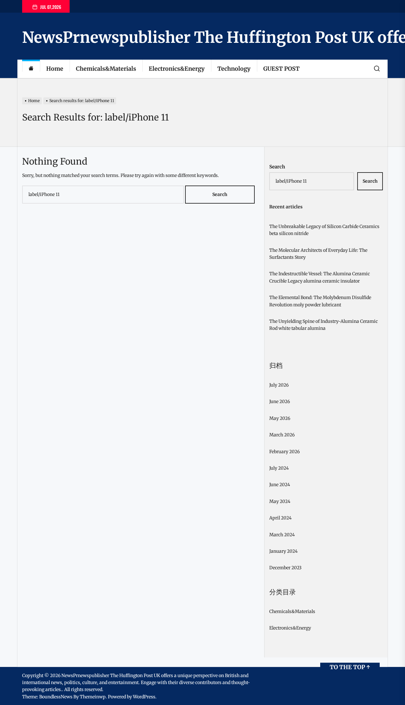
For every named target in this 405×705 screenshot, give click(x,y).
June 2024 (279, 484)
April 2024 (280, 518)
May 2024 (279, 501)
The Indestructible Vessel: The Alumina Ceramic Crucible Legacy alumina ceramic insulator (319, 277)
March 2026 (282, 435)
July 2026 (279, 385)
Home (54, 68)
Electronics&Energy (177, 68)
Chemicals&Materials (106, 68)
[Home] (31, 69)
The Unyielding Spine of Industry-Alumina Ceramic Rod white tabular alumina (323, 324)
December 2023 (285, 568)
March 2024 (282, 535)
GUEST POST (281, 68)
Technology (234, 68)
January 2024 (283, 551)
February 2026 (284, 451)
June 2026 (279, 401)
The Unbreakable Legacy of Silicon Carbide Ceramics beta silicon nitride (324, 230)
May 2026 (279, 418)
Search (277, 167)
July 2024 (279, 468)
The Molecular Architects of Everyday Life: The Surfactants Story (318, 253)
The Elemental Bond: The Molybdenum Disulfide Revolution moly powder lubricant (320, 301)
